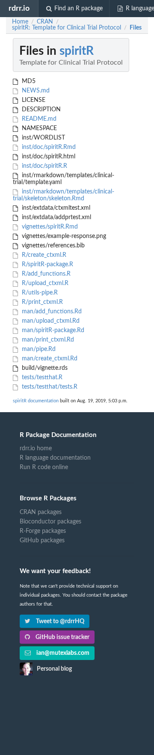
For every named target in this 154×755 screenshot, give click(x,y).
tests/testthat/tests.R (48, 387)
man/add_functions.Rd (51, 312)
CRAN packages (41, 512)
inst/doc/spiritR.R (43, 166)
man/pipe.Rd (38, 349)
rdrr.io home (36, 449)
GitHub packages (42, 541)
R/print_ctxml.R (41, 302)
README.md (38, 119)
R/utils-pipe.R (39, 293)
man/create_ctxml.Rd (48, 359)
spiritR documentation (36, 400)
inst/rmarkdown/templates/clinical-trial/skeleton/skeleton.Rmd (63, 195)
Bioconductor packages (50, 522)
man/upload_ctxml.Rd (50, 321)
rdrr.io (19, 8)
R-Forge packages (43, 531)
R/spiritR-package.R (46, 265)
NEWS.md (35, 91)
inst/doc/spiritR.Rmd (48, 147)
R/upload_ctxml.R (44, 283)
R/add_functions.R (45, 274)
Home (20, 22)
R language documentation (55, 458)
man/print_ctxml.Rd (47, 340)
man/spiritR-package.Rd (52, 330)
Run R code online (44, 467)
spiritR (76, 51)
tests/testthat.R (41, 377)
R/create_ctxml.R (43, 255)
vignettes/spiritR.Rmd (49, 227)
